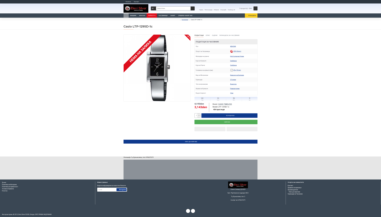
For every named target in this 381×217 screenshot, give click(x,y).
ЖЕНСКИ (233, 46)
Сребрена (233, 61)
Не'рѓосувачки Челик (237, 56)
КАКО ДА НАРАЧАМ (191, 141)
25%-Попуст (237, 51)
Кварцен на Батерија (237, 75)
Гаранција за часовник (229, 35)
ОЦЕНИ (214, 35)
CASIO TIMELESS (225, 104)
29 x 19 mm (237, 70)
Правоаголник (235, 88)
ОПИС (208, 35)
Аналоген (233, 84)
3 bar (231, 93)
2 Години (233, 79)
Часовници (185, 19)
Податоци (199, 35)
